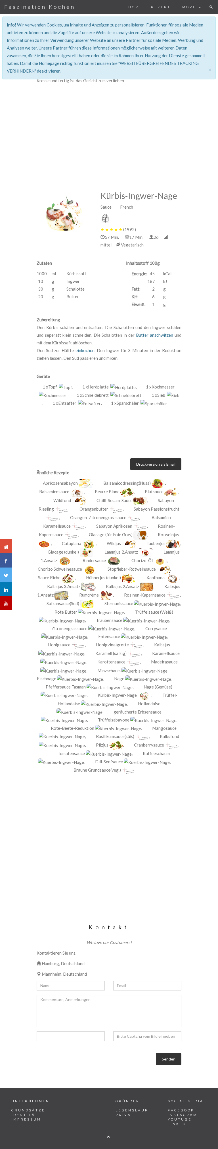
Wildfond (62, 500)
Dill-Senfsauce (109, 761)
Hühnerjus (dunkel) (103, 577)
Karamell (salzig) (111, 653)
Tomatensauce (71, 753)
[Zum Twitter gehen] (6, 575)
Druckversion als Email (155, 464)
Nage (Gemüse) (158, 686)
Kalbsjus (162, 644)
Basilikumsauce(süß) (115, 736)
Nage (119, 678)
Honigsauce (59, 644)
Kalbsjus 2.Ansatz (122, 586)
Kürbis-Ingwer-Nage (117, 695)
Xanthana (155, 577)
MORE (190, 7)
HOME (135, 7)
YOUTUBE (180, 1119)
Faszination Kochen (39, 7)
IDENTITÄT (24, 1115)
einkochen (85, 350)
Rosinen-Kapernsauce (144, 594)
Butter (142, 335)
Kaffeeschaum (156, 753)
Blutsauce (154, 491)
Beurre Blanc (107, 491)
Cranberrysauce (149, 744)
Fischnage (47, 678)
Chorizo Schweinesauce (60, 569)
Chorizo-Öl (142, 560)
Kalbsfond (169, 736)
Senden (168, 1058)
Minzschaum (109, 670)
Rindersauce (94, 560)
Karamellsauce (166, 653)
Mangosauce (164, 728)
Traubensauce (109, 620)
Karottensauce (111, 661)
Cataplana (71, 543)
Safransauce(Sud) (63, 603)
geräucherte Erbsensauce (138, 711)
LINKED (177, 1124)
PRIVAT (125, 1115)
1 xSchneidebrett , (109, 395)
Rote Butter (65, 611)
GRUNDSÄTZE (28, 1110)
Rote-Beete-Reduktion (72, 728)
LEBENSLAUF (132, 1110)
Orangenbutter (93, 508)
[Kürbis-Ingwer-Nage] (64, 213)
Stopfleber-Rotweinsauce (132, 569)
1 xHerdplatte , (109, 386)
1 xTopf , (58, 386)
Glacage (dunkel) (63, 551)
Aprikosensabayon (60, 483)
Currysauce (156, 628)
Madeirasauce (164, 661)
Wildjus (114, 543)
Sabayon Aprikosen (114, 526)
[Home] (6, 546)
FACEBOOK (181, 1110)
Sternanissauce (118, 603)
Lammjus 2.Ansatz (121, 551)
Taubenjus (155, 543)
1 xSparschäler (126, 403)
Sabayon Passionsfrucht (156, 508)
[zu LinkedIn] (6, 589)
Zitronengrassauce (69, 628)
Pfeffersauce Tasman (66, 686)
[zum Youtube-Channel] (6, 603)
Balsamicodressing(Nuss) (127, 483)
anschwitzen (161, 335)
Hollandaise (149, 703)
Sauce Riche (49, 577)
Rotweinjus (168, 534)
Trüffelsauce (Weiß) (154, 611)
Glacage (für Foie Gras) (111, 534)
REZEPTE (162, 7)
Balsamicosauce (54, 491)
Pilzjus (102, 744)
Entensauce (109, 636)
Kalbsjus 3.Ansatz (63, 586)
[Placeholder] (61, 509)
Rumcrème (89, 594)
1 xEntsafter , (77, 403)
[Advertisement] (109, 127)
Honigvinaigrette (112, 644)
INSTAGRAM (182, 1115)
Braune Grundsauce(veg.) (97, 769)
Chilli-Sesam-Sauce (115, 500)
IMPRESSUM (26, 1119)
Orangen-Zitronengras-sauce (98, 517)
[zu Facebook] (6, 560)
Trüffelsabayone (113, 719)
